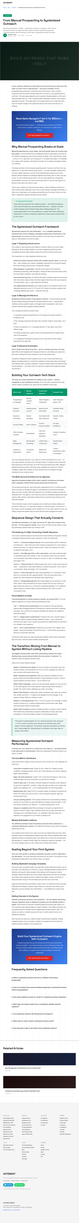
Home (4, 7)
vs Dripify (62, 1131)
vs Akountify (63, 1122)
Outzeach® (7, 2)
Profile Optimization (27, 1127)
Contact (43, 1154)
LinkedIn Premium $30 (8, 1120)
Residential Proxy (26, 1120)
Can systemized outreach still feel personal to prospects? (33, 1014)
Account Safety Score (8, 1149)
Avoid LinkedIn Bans (27, 1145)
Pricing (42, 1147)
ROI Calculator (6, 1147)
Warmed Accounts (7, 1131)
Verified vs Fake (64, 1118)
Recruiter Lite (6, 1138)
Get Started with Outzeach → (39, 958)
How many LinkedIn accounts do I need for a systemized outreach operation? (39, 997)
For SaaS (43, 1125)
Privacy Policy (6, 1180)
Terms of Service (15, 1180)
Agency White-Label (27, 1134)
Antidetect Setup (26, 1122)
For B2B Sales (44, 1120)
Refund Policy (24, 1180)
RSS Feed (24, 1158)
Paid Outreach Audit (27, 1131)
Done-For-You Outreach (9, 1125)
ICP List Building (26, 1129)
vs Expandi (62, 1125)
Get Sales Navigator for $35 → (39, 135)
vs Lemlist (62, 1129)
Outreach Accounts (8, 1134)
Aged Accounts (7, 1129)
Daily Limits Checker (8, 1145)
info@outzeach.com (8, 1210)
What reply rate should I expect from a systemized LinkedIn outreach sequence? (36, 1005)
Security (24, 1154)
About (42, 1152)
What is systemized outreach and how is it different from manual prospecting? (35, 979)
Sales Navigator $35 (8, 1118)
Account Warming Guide (28, 1147)
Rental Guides (25, 1152)
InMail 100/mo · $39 (8, 1122)
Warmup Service (26, 1118)
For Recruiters (44, 1122)
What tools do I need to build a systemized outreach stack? (33, 1021)
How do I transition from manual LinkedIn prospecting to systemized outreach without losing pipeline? (39, 989)
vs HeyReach (63, 1127)
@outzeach (17, 1210)
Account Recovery (26, 1125)
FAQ (42, 1156)
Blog (9, 7)
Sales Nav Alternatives (65, 1134)
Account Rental (7, 1127)
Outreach (14, 7)
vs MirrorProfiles (64, 1120)
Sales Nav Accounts (8, 1136)
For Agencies (44, 1118)
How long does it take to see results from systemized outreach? (35, 1028)
